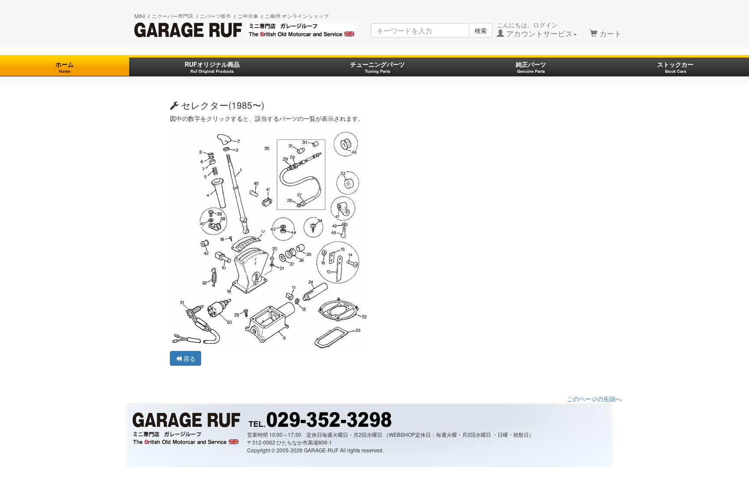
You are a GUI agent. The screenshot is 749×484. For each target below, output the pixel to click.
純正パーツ (531, 67)
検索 (481, 30)
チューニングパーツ (377, 67)
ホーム (64, 67)
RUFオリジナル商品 (212, 67)
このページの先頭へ (594, 398)
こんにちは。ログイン (535, 29)
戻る (188, 358)
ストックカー (675, 67)
